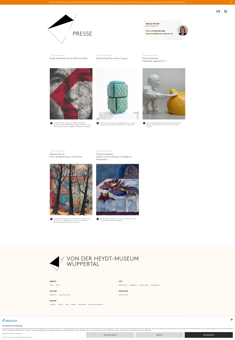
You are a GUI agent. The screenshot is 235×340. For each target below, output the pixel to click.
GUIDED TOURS (123, 295)
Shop (57, 285)
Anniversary (155, 285)
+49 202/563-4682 (158, 31)
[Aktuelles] (231, 2)
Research (53, 295)
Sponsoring (82, 304)
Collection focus (64, 295)
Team (67, 304)
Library (73, 304)
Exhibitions (133, 285)
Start (51, 285)
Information (123, 285)
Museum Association (96, 304)
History (60, 304)
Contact (53, 304)
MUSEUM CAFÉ (144, 285)
